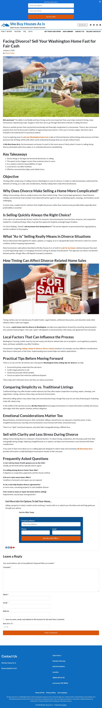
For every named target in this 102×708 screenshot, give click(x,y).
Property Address (28, 521)
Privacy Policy (51, 693)
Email (54, 529)
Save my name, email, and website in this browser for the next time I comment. (35, 619)
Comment (7, 567)
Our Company (68, 31)
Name (6, 594)
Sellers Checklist (93, 31)
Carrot (64, 705)
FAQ (24, 31)
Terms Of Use (39, 693)
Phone (24, 529)
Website (6, 611)
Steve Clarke (9, 53)
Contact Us (79, 31)
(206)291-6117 (11, 668)
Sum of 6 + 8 (8, 623)
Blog (30, 31)
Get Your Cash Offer (52, 31)
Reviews (18, 31)
